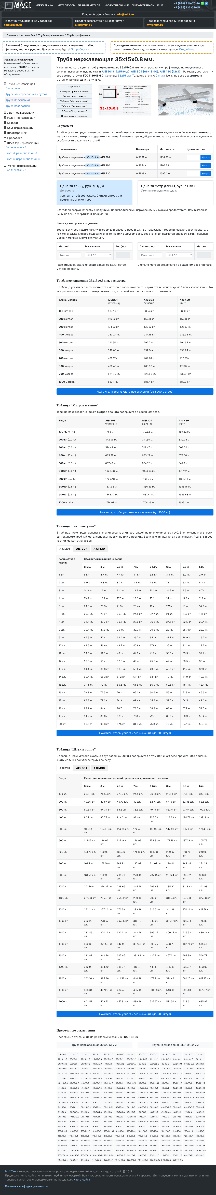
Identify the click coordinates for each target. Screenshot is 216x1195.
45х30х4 (85, 1097)
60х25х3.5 (109, 1107)
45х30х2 (188, 1092)
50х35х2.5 (120, 1102)
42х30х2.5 (86, 1092)
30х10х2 (200, 1059)
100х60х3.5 (109, 1131)
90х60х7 (142, 1126)
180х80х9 (131, 1150)
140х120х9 (132, 1145)
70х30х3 (154, 1112)
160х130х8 (120, 1160)
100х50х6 (74, 1131)
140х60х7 (177, 1141)
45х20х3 (154, 1092)
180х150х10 (86, 1155)
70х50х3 (119, 1117)
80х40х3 (188, 1117)
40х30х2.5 (120, 1088)
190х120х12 (143, 1160)
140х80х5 (200, 1141)
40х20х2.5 (132, 1083)
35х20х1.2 (108, 1073)
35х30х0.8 (86, 1078)
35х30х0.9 (97, 1078)
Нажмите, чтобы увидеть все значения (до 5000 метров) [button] (135, 391)
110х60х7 (154, 1136)
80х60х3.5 (143, 1121)
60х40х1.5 (74, 1112)
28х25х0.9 (120, 1155)
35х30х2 (142, 1078)
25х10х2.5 (85, 1059)
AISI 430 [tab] (99, 548)
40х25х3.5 (74, 1088)
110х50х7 (108, 1136)
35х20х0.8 (74, 1073)
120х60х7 (85, 1141)
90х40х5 (74, 1126)
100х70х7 (165, 1131)
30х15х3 (165, 1064)
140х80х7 (74, 1145)
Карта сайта (82, 1179)
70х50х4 (142, 1117)
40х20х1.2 (97, 1083)
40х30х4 (154, 1088)
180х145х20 (132, 1160)
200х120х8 (166, 1160)
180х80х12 (154, 1150)
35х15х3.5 (62, 1073)
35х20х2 (131, 1073)
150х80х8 (165, 1145)
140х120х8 (120, 1145)
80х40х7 (96, 1121)
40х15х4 (200, 1078)
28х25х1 (131, 1155)
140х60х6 (165, 1141)
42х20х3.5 (200, 1088)
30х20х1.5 (74, 1069)
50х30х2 (177, 1097)
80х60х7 (188, 1121)
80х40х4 (62, 1121)
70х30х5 (188, 1112)
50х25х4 (154, 1097)
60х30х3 (177, 1107)
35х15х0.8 (120, 1069)
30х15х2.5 (154, 1064)
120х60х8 (96, 1141)
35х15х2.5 (189, 1069)
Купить (206, 157)
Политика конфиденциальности (26, 1186)
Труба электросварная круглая (26, 94)
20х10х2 (131, 1054)
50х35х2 (97, 1102)
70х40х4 (85, 1117)
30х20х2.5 (97, 1069)
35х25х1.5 (177, 1073)
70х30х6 (200, 1112)
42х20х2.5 (177, 1088)
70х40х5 (96, 1117)
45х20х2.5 (143, 1092)
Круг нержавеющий (20, 127)
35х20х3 (154, 1073)
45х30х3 (62, 1097)
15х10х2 (85, 1054)
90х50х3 (85, 1160)
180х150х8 (63, 1155)
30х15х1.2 (119, 1064)
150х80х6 (142, 1145)
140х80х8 (85, 1145)
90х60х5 (120, 1126)
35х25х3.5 (74, 1078)
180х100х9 (177, 1150)
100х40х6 (177, 1126)
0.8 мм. (160, 75)
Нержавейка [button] (44, 5)
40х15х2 (154, 1078)
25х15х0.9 (108, 1059)
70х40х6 (108, 1117)
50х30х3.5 (63, 1102)
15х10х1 (62, 1054)
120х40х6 (177, 1136)
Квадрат (12, 122)
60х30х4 (200, 1107)
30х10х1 (177, 1059)
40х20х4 (165, 1083)
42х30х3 (97, 1092)
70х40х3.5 (74, 1117)
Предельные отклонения (74, 116)
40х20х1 (85, 1083)
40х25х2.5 (200, 1083)
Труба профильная (18, 100)
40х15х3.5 (189, 1078)
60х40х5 (142, 1112)
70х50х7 (73, 1160)
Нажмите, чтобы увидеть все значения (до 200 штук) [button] (135, 733)
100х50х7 (85, 1131)
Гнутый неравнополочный (23, 159)
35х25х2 (188, 1073)
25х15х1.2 (131, 1059)
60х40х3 (108, 1112)
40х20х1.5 (108, 1083)
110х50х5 (85, 1136)
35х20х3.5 (166, 1073)
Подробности (80, 49)
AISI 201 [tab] (64, 548)
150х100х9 (86, 1150)
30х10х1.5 (188, 1059)
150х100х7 (63, 1150)
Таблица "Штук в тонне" (74, 111)
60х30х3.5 (189, 1107)
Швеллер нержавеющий (23, 142)
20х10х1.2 (108, 1054)
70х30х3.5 (166, 1112)
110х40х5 (188, 1131)
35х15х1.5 (165, 1069)
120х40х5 (165, 1136)
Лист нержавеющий (20, 112)
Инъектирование (116, 5)
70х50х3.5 (131, 1117)
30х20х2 (85, 1069)
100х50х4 (200, 1126)
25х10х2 (73, 1059)
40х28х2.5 (63, 1160)
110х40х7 (62, 1136)
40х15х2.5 (166, 1078)
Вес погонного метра (74, 96)
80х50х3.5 (120, 1121)
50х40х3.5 (200, 1102)
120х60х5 (62, 1141)
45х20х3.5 (166, 1092)
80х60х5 (165, 1121)
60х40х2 (85, 1112)
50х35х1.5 (85, 1102)
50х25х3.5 (143, 1097)
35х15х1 (142, 1069)
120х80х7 (131, 1141)
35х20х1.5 (120, 1073)
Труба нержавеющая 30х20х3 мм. (94, 1044)
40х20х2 (120, 1083)
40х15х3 (177, 1078)
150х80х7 (154, 1145)
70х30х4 (177, 1112)
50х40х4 (62, 1107)
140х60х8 (188, 1141)
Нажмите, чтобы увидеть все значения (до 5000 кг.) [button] (135, 512)
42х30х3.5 (109, 1092)
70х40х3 (62, 1117)
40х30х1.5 (97, 1088)
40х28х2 (200, 1155)
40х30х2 (108, 1088)
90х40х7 (96, 1126)
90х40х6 (85, 1126)
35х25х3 (62, 1078)
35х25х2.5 (200, 1073)
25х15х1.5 (142, 1059)
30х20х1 (200, 1064)
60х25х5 (131, 1107)
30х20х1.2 (62, 1069)
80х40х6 (85, 1121)
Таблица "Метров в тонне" (74, 101)
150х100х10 (97, 1150)
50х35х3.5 (143, 1102)
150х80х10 (189, 1145)
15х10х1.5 (74, 1054)
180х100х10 (189, 1150)
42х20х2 (165, 1088)
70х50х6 (165, 1117)
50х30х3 (200, 1097)
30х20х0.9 (189, 1064)
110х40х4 (177, 1131)
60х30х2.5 (166, 1107)
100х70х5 (142, 1131)
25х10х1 (200, 1054)
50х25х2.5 (120, 1097)
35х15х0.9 (131, 1069)
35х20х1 (96, 1073)
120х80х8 (142, 1141)
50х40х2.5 (177, 1102)
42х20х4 (62, 1092)
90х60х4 (108, 1126)
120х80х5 (108, 1141)
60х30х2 (154, 1107)
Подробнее (186, 49)
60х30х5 (62, 1112)
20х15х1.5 (165, 1054)
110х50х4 (74, 1136)
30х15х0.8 (85, 1064)
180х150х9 (74, 1155)
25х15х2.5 (166, 1059)
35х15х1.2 (154, 1069)
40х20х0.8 (63, 1083)
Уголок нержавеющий (22, 165)
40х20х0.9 (74, 1083)
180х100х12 (200, 1150)
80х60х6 (177, 1121)
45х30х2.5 (200, 1092)
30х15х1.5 (131, 1064)
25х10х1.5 (62, 1059)
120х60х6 (74, 1141)
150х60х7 (108, 1160)
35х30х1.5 (131, 1078)
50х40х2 (165, 1102)
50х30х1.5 (166, 1097)
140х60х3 (96, 1160)
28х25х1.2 (143, 1155)
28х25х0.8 (109, 1155)
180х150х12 (97, 1155)
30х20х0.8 (177, 1064)
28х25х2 (165, 1155)
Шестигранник (17, 132)
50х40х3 (188, 1102)
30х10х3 (73, 1064)
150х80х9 (177, 1145)
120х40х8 (200, 1136)
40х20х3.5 (154, 1083)
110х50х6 (96, 1136)
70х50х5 (154, 1117)
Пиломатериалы (143, 5)
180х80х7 (108, 1150)
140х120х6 (97, 1145)
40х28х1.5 (189, 1155)
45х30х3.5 (74, 1097)
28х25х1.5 (154, 1155)
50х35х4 (154, 1102)
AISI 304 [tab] (81, 548)
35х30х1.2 (120, 1078)
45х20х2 (131, 1092)
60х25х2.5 (86, 1107)
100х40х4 (154, 1126)
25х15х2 (154, 1059)
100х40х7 (188, 1126)
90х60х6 (131, 1126)
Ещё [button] (160, 5)
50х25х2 (108, 1097)
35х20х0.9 (86, 1073)
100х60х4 (119, 1131)
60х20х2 (74, 1107)
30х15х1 (108, 1064)
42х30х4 (120, 1092)
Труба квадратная (18, 106)
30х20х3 (108, 1069)
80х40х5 (74, 1121)
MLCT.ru (10, 1171)
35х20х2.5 (143, 1073)
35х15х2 (177, 1069)
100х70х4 (131, 1131)
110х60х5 (131, 1136)
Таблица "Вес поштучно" (74, 106)
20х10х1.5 (119, 1054)
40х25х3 (62, 1088)
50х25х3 (131, 1097)
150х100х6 (200, 1145)
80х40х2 (177, 1117)
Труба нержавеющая (21, 83)
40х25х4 (85, 1088)
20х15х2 (177, 1054)
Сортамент (74, 86)
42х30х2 (74, 1092)
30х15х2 (142, 1064)
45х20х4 (177, 1092)
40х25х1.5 (177, 1083)
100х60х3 (96, 1131)
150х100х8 (74, 1150)
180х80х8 (119, 1150)
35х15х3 (200, 1069)
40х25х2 (188, 1083)
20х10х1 (96, 1054)
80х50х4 (131, 1121)
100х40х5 (165, 1126)
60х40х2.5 (97, 1112)
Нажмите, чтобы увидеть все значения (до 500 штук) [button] (135, 1014)
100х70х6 (154, 1131)
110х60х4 (119, 1136)
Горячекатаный (16, 147)
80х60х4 (154, 1121)
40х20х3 (142, 1083)
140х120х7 (108, 1145)
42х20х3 (188, 1088)
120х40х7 (188, 1136)
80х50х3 (108, 1121)
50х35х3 (131, 1102)
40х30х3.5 (143, 1088)
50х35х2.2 (109, 1102)
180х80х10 (143, 1150)
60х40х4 (131, 1112)
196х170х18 (154, 1160)
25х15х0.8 (97, 1059)
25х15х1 (119, 1059)
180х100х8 (166, 1150)
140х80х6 (62, 1145)
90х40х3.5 (200, 1121)
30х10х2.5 (62, 1064)
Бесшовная (13, 88)
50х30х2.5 (189, 1097)
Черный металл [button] (89, 5)
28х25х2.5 (177, 1155)
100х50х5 (62, 1131)
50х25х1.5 (97, 1097)
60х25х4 (120, 1107)
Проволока (14, 137)
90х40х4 (62, 1126)
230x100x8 (177, 1160)
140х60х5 (154, 1141)
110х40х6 (200, 1131)
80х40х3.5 (200, 1117)
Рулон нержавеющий (21, 117)
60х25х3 (97, 1107)
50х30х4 (74, 1102)
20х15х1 (142, 1054)
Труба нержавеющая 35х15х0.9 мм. (175, 1044)
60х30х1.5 (143, 1107)
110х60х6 (142, 1136)
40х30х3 (131, 1088)
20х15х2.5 (189, 1054)
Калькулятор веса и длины (74, 91)
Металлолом (66, 5)
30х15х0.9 (97, 1064)
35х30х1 (108, 1078)
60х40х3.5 (120, 1112)
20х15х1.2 (154, 1054)
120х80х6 (119, 1141)
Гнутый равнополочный (21, 153)
